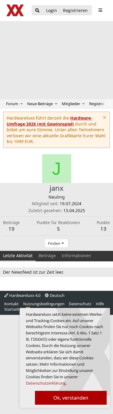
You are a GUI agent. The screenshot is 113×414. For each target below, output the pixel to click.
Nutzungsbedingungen (43, 303)
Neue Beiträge (40, 103)
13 (103, 228)
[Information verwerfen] (103, 118)
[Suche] (37, 10)
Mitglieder (71, 103)
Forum (12, 103)
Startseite (12, 309)
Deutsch (56, 295)
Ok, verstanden (70, 397)
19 (11, 228)
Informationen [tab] (76, 255)
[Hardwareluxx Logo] (15, 10)
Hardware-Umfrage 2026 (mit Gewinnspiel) (49, 121)
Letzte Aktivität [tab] (18, 255)
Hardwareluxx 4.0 (24, 295)
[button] (21, 103)
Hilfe (100, 303)
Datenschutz (80, 303)
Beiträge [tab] (47, 255)
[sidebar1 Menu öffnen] (100, 10)
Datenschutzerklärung (46, 383)
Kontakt (11, 303)
